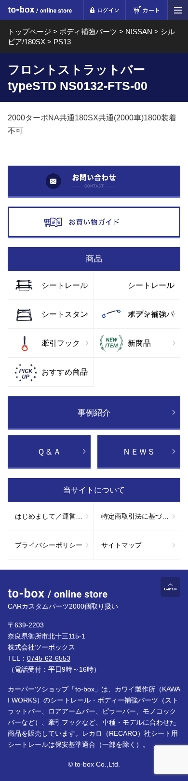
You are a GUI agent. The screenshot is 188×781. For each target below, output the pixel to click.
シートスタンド (64, 319)
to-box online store (40, 11)
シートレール (64, 285)
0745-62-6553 (48, 658)
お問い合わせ (94, 182)
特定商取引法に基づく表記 (140, 516)
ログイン (104, 10)
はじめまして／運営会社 (52, 516)
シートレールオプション (151, 290)
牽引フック (60, 343)
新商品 (139, 343)
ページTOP (171, 587)
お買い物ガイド (94, 223)
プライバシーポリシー (48, 545)
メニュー (178, 10)
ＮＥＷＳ (138, 451)
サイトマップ (121, 545)
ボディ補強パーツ (151, 319)
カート (146, 10)
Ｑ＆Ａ (49, 451)
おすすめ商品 (64, 372)
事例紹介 (94, 412)
